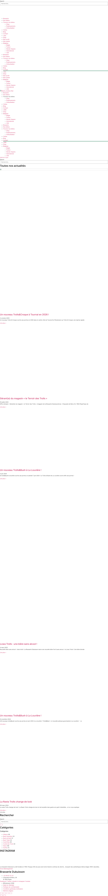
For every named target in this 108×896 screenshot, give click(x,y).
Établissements (10, 26)
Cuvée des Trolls (8, 844)
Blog (4, 32)
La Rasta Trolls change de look (16, 801)
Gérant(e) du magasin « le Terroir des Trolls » (23, 398)
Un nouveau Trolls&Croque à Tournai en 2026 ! (24, 314)
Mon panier (6, 41)
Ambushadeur (10, 28)
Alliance (5, 834)
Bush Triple (6, 840)
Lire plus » (3, 323)
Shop (7, 24)
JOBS (4, 110)
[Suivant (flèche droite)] (4, 895)
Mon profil (6, 39)
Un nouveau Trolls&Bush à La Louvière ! (20, 470)
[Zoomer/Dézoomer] (1, 893)
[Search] (1, 824)
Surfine (5, 847)
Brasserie (6, 18)
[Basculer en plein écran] (4, 893)
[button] (2, 812)
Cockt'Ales (6, 842)
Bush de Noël (7, 838)
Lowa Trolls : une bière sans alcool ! (18, 644)
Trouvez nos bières (9, 22)
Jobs (4, 35)
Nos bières (6, 20)
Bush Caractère (7, 836)
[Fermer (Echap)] (10, 893)
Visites (5, 30)
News (4, 846)
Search (2, 1)
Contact (5, 33)
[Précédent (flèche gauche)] (1, 895)
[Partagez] (7, 893)
